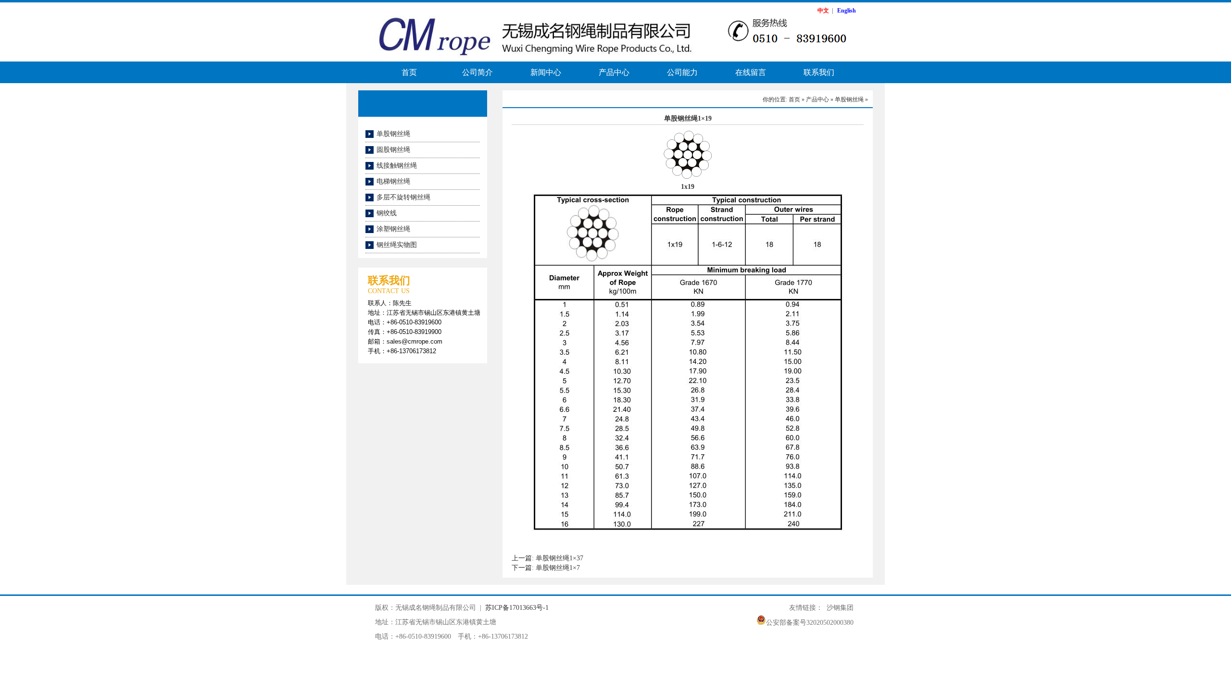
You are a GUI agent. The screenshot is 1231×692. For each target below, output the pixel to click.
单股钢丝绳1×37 (559, 558)
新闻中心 (545, 72)
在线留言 (750, 72)
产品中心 (614, 72)
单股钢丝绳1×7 (558, 567)
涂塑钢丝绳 (393, 229)
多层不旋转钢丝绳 (403, 197)
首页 (409, 72)
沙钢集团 (840, 607)
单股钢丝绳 (393, 133)
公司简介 (477, 72)
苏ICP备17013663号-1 (517, 607)
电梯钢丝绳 (393, 181)
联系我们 (819, 72)
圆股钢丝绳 (393, 149)
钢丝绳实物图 (397, 244)
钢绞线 (387, 213)
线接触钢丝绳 (397, 165)
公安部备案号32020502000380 (810, 622)
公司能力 (682, 72)
